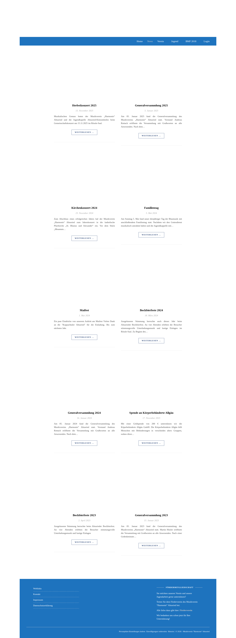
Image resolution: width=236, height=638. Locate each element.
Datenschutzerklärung (43, 605)
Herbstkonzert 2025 (84, 105)
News (150, 41)
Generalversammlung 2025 (151, 105)
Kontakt (36, 594)
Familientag (151, 207)
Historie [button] (171, 631)
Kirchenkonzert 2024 (84, 207)
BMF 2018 (191, 41)
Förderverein (186, 610)
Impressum (38, 600)
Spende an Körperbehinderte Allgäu (151, 412)
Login (207, 41)
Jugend (174, 41)
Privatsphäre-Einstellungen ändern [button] (132, 631)
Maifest (84, 310)
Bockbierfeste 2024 (151, 310)
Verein (160, 41)
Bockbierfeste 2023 (84, 515)
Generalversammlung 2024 (84, 412)
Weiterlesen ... (84, 132)
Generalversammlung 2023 (151, 515)
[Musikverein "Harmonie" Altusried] (55, 41)
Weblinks (37, 588)
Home (140, 41)
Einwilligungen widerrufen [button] (156, 631)
